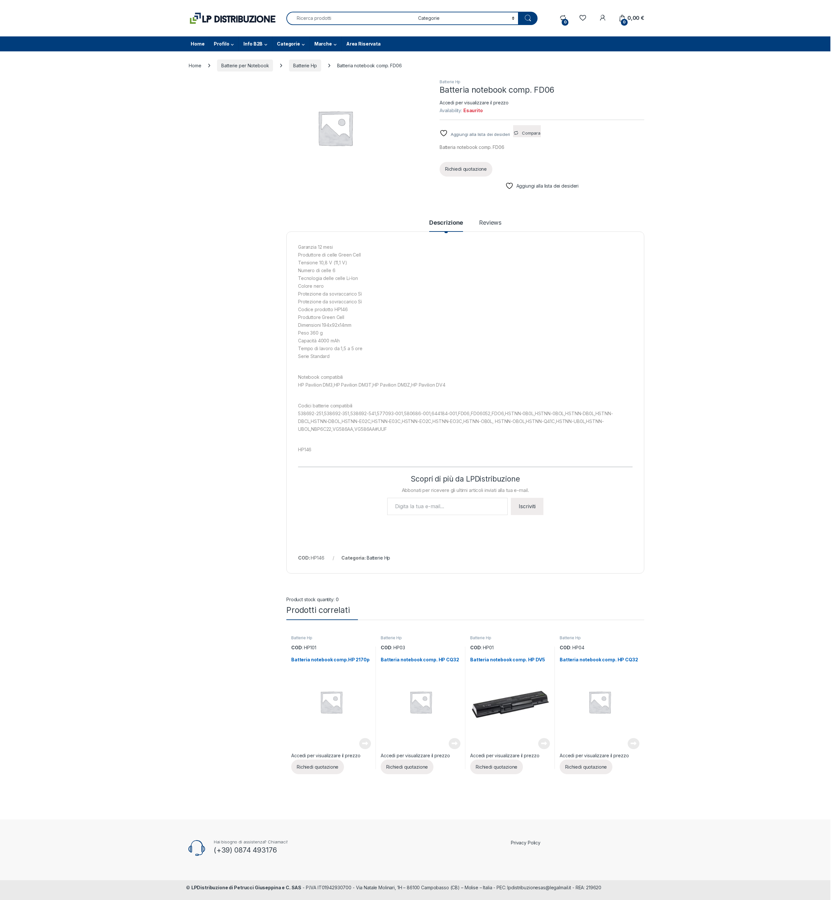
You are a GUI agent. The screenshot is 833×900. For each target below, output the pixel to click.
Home (197, 43)
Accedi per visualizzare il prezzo (474, 102)
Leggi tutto (365, 743)
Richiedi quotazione (466, 169)
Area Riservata (363, 43)
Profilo (221, 43)
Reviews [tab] (490, 223)
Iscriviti (527, 506)
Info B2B (253, 43)
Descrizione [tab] (446, 223)
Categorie (288, 43)
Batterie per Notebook (245, 65)
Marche (323, 43)
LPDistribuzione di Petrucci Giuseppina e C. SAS (246, 887)
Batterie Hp (305, 65)
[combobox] (350, 18)
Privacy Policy (525, 842)
